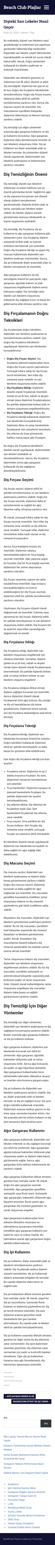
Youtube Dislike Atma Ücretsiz (24, 1527)
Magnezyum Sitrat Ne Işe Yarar (30, 1402)
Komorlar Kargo (16, 1499)
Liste (10, 1503)
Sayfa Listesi (15, 1511)
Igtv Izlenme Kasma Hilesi (22, 1488)
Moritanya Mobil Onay (20, 1507)
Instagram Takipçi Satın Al (22, 1495)
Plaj (32, 32)
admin (24, 32)
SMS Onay (13, 1519)
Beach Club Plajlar (22, 7)
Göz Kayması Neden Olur (20, 1397)
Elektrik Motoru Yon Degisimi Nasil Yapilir (26, 1472)
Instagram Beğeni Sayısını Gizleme (26, 1492)
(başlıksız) (13, 1484)
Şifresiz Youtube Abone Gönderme (26, 1515)
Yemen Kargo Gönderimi (21, 1523)
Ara (5, 1417)
